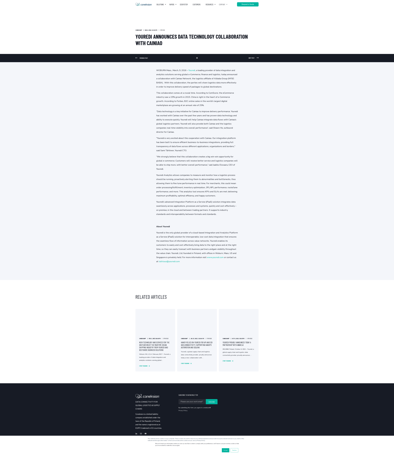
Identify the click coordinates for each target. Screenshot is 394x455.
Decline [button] (234, 450)
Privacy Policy (183, 411)
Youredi (191, 70)
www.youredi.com (215, 257)
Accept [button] (226, 450)
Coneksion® (138, 30)
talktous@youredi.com (169, 261)
